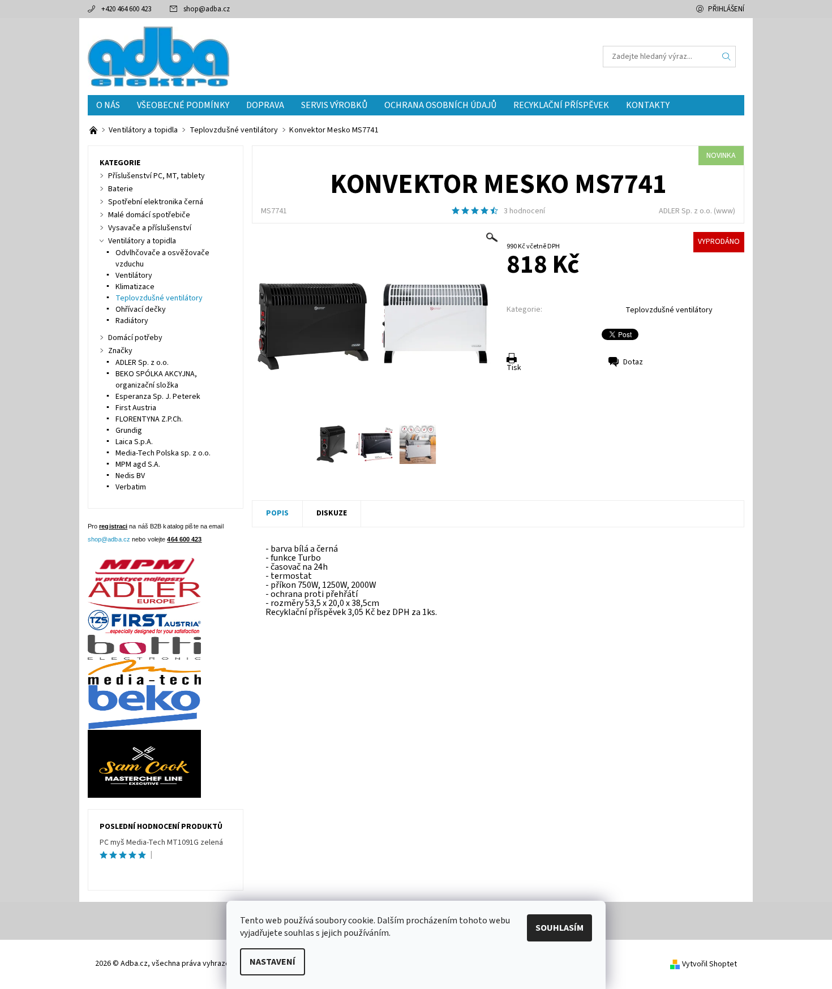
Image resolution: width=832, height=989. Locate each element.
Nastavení (272, 962)
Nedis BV (130, 475)
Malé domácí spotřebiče (149, 215)
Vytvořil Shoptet (709, 964)
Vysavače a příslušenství (149, 228)
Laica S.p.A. (134, 442)
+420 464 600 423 (126, 9)
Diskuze (331, 513)
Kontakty (648, 105)
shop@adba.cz (206, 9)
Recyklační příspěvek (561, 105)
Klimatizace (135, 287)
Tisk (514, 367)
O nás (108, 105)
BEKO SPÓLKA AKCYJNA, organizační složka (156, 379)
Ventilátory (133, 275)
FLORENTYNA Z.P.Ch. (149, 419)
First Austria (135, 408)
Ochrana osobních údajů (440, 105)
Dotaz (633, 362)
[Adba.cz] (158, 56)
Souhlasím (559, 928)
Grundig (128, 430)
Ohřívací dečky (140, 309)
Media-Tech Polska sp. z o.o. (163, 453)
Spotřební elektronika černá (155, 202)
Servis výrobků (334, 105)
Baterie (120, 189)
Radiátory (131, 320)
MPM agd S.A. (137, 464)
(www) (724, 211)
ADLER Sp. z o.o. (685, 211)
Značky (120, 350)
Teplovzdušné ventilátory (669, 310)
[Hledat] (727, 56)
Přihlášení (726, 9)
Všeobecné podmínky (183, 105)
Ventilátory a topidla (142, 241)
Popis (277, 513)
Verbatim (130, 487)
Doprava (265, 105)
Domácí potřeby (135, 337)
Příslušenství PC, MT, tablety (156, 176)
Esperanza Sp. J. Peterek (157, 396)
